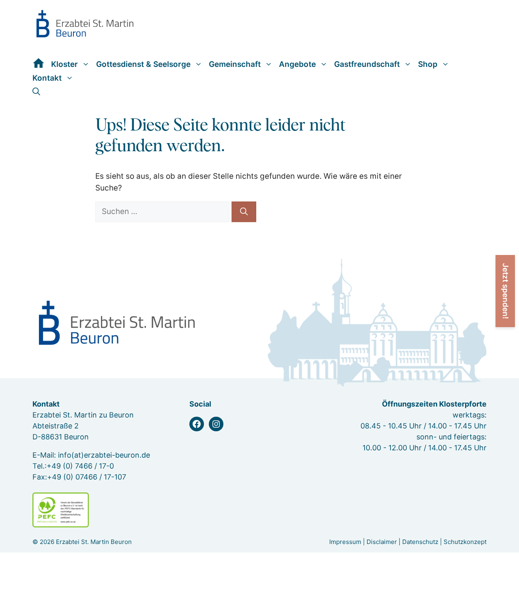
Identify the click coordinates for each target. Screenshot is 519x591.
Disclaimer (382, 542)
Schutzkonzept (465, 542)
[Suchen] (244, 211)
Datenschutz (420, 542)
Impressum (345, 542)
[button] (36, 91)
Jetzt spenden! (505, 291)
